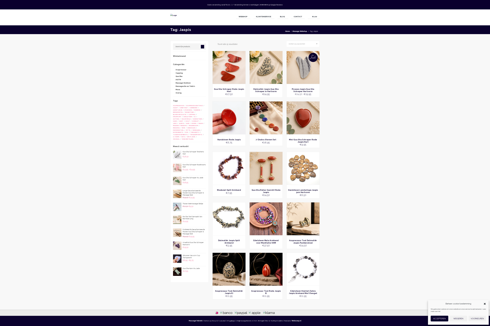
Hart (181, 121)
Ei (195, 116)
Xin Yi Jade (191, 136)
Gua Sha (179, 76)
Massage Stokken (183, 83)
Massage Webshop (299, 31)
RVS (186, 132)
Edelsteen (188, 116)
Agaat (175, 107)
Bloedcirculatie (179, 114)
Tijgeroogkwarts (180, 134)
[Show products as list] (215, 44)
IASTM (178, 80)
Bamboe (197, 110)
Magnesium (193, 125)
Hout (188, 121)
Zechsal (176, 139)
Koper (194, 123)
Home (287, 31)
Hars (175, 121)
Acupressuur (181, 70)
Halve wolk (186, 119)
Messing (176, 128)
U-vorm (176, 136)
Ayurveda (188, 110)
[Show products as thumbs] (213, 44)
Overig (178, 93)
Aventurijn (177, 110)
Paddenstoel (178, 130)
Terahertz (194, 132)
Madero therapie (180, 125)
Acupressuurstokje (194, 105)
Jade (175, 123)
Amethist (184, 107)
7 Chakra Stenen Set (266, 140)
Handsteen (197, 119)
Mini (183, 128)
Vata (183, 136)
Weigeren (458, 318)
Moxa (178, 90)
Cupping (179, 73)
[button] (484, 304)
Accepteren (439, 318)
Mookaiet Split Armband (229, 190)
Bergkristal (178, 112)
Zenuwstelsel (188, 139)
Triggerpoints (196, 134)
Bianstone (189, 112)
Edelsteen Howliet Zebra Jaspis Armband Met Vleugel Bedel (303, 293)
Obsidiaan (191, 128)
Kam (187, 123)
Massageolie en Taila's (185, 86)
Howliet (195, 121)
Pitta (188, 130)
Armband (193, 107)
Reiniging (196, 130)
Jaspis (181, 123)
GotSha (176, 119)
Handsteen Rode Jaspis (229, 140)
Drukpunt (177, 116)
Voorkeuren (477, 318)
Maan (201, 123)
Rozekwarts (178, 132)
